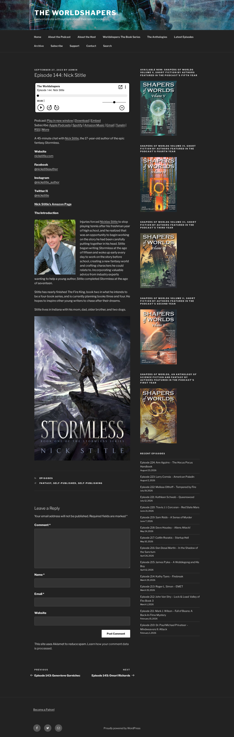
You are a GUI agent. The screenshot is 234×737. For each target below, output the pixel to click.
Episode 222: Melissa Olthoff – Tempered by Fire (168, 486)
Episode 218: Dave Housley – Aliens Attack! (165, 527)
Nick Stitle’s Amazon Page (52, 204)
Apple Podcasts (60, 125)
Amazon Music (94, 125)
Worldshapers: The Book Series (121, 36)
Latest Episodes (183, 36)
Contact (91, 45)
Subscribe (57, 45)
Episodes (46, 478)
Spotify (77, 125)
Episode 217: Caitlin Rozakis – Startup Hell (164, 537)
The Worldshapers (75, 13)
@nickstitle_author (46, 182)
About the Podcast (59, 36)
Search (107, 45)
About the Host (87, 36)
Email (110, 125)
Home (37, 36)
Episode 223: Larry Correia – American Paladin (167, 476)
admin (73, 70)
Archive (39, 45)
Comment (42, 525)
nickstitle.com (43, 156)
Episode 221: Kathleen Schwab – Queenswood (167, 497)
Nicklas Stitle (109, 221)
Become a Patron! (43, 709)
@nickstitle (41, 195)
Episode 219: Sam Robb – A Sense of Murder (166, 517)
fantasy (45, 483)
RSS (37, 129)
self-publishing (90, 483)
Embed (96, 120)
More (45, 129)
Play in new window (60, 120)
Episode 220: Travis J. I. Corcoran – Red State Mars (169, 507)
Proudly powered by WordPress (122, 728)
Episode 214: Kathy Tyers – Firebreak (161, 576)
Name (39, 574)
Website (40, 613)
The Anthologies (157, 36)
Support (74, 45)
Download (82, 120)
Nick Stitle (72, 138)
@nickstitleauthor (46, 169)
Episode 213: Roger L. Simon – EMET (161, 586)
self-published (64, 483)
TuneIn (120, 125)
